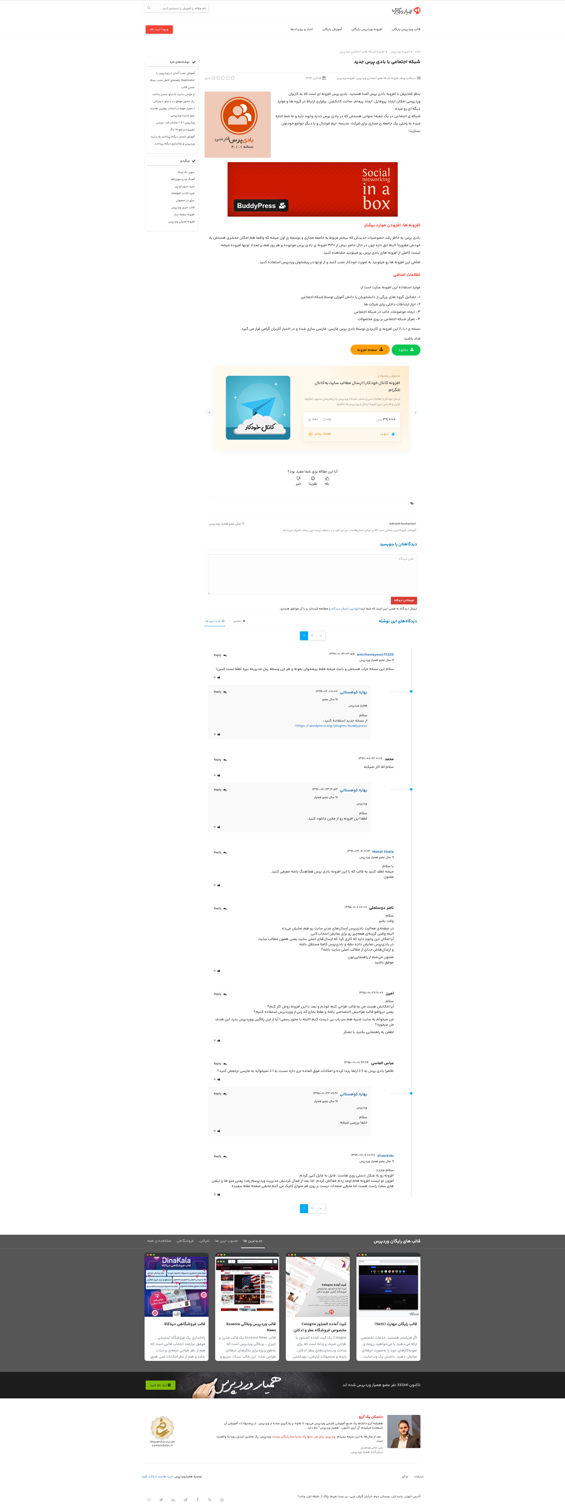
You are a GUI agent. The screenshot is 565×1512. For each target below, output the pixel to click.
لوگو (405, 1476)
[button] (415, 412)
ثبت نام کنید (159, 1385)
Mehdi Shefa (383, 852)
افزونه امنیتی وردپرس (181, 221)
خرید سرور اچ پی (185, 186)
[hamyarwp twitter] (161, 1499)
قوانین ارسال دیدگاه (345, 608)
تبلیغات (419, 1476)
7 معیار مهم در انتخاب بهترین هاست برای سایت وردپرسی (172, 112)
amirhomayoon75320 (375, 655)
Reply (217, 655)
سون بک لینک (186, 172)
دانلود (403, 350)
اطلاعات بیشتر (323, 434)
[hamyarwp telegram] (185, 1499)
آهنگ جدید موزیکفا (183, 179)
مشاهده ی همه (159, 1241)
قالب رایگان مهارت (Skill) (396, 1324)
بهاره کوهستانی (353, 692)
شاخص (237, 621)
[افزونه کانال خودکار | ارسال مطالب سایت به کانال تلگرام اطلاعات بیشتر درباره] (310, 434)
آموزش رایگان (332, 29)
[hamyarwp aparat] (221, 1499)
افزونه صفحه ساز (184, 214)
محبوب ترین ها (226, 1241)
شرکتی (204, 1241)
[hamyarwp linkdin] (173, 1499)
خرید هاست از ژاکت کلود (157, 1476)
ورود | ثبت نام (159, 29)
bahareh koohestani (403, 524)
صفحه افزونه (367, 350)
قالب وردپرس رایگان (406, 29)
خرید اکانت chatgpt (183, 193)
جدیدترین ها (252, 1241)
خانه (417, 51)
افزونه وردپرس (400, 51)
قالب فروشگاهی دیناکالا (184, 1324)
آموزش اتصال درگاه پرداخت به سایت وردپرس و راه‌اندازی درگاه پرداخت (173, 140)
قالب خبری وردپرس (183, 207)
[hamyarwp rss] (209, 1499)
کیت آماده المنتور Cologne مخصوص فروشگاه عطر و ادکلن (320, 1327)
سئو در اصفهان (185, 200)
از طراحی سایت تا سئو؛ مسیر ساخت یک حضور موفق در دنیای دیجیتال (173, 98)
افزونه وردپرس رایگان (366, 29)
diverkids (385, 1156)
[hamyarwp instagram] (149, 1499)
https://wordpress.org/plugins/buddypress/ (330, 726)
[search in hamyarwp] (149, 8)
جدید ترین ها (213, 621)
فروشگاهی (185, 1241)
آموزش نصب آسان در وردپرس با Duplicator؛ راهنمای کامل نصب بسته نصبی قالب (172, 80)
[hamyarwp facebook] (197, 1499)
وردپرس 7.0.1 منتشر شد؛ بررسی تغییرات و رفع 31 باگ (175, 126)
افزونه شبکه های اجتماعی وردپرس (362, 51)
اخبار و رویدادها (301, 29)
